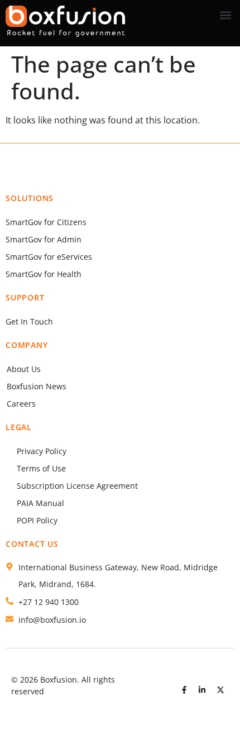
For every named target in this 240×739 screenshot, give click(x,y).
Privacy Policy (41, 451)
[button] (225, 15)
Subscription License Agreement (77, 485)
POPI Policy (37, 520)
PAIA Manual (40, 503)
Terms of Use (41, 468)
